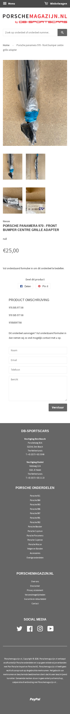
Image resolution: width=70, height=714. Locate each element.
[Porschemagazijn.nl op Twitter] (19, 628)
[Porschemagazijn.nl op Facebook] (30, 628)
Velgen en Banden (35, 548)
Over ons (35, 581)
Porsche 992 (35, 522)
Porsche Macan (35, 544)
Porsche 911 (35, 495)
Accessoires (35, 553)
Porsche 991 (35, 517)
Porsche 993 (35, 504)
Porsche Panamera (35, 535)
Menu (11, 3)
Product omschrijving (29, 300)
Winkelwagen (58, 3)
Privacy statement (35, 590)
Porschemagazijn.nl (13, 658)
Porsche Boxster (35, 526)
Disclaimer (35, 586)
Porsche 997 (35, 513)
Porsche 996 (35, 509)
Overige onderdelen (35, 557)
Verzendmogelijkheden (35, 594)
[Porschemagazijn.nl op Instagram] (40, 628)
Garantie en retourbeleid (35, 599)
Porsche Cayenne (35, 539)
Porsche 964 (35, 500)
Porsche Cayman (35, 531)
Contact (35, 603)
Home (6, 45)
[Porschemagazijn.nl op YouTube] (50, 628)
